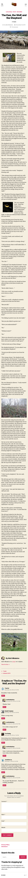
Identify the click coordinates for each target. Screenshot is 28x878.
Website (3, 827)
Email (3, 821)
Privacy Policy (5, 844)
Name (3, 814)
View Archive (5, 664)
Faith (14, 11)
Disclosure (4, 846)
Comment (4, 801)
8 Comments (15, 27)
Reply (3, 695)
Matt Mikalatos (9, 24)
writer (13, 661)
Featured (19, 11)
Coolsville (9, 11)
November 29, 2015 (20, 24)
